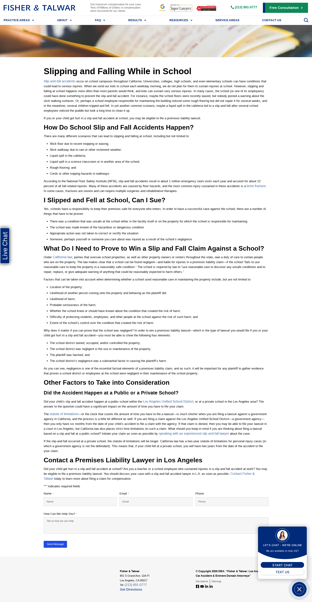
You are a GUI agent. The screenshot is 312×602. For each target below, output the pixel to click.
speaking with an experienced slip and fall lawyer (194, 434)
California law (62, 257)
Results (135, 20)
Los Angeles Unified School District (168, 402)
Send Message (55, 544)
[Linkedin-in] (206, 586)
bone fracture (256, 186)
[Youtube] (202, 586)
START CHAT (282, 565)
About (62, 20)
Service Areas (227, 20)
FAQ (98, 20)
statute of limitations (64, 414)
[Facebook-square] (197, 586)
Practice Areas (17, 20)
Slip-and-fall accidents (59, 81)
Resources (178, 20)
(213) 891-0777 (136, 585)
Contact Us (271, 20)
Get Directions (131, 589)
